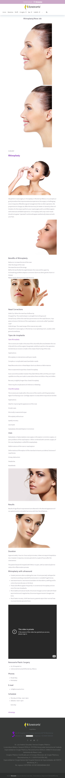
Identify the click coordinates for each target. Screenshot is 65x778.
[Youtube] (34, 740)
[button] (38, 2)
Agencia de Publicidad (47, 775)
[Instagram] (37, 740)
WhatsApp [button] (11, 712)
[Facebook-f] (27, 740)
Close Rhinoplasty (13, 389)
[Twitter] (30, 740)
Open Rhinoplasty (13, 339)
